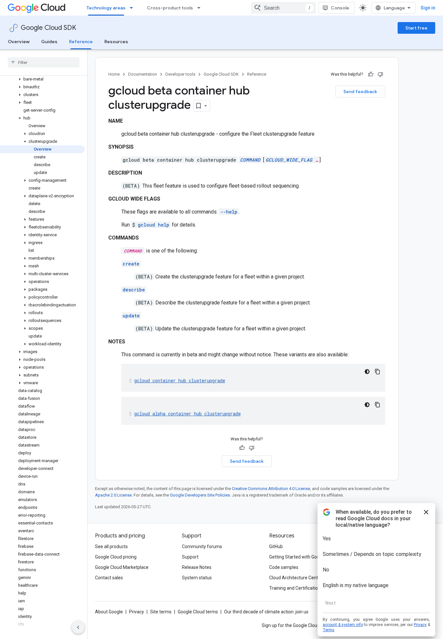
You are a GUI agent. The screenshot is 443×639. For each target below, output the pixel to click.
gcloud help (153, 225)
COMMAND (250, 160)
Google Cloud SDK (48, 28)
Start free (416, 28)
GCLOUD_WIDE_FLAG (289, 160)
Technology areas (106, 8)
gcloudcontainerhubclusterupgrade (179, 380)
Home (114, 74)
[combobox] (283, 8)
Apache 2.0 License (113, 495)
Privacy (136, 611)
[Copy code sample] (377, 371)
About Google (109, 611)
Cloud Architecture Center (295, 577)
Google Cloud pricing (116, 556)
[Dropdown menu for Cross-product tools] (201, 8)
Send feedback (360, 91)
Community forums (202, 546)
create (131, 264)
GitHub (276, 546)
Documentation (142, 74)
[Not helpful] (380, 74)
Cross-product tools (170, 8)
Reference (81, 41)
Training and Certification (294, 588)
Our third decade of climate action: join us (266, 611)
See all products (111, 546)
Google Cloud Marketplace (122, 567)
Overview (19, 41)
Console (340, 8)
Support (190, 556)
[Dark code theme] (367, 371)
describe (134, 290)
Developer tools (180, 74)
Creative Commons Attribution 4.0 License (271, 488)
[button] (42, 79)
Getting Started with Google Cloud (303, 556)
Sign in (428, 7)
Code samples (283, 567)
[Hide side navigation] (78, 627)
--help (228, 212)
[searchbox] (43, 62)
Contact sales (109, 577)
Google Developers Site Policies (200, 495)
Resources (116, 41)
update (131, 316)
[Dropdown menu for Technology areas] (133, 8)
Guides (49, 41)
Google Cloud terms (198, 611)
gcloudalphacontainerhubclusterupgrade (187, 414)
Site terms (161, 611)
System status (197, 577)
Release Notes (196, 567)
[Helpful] (371, 74)
